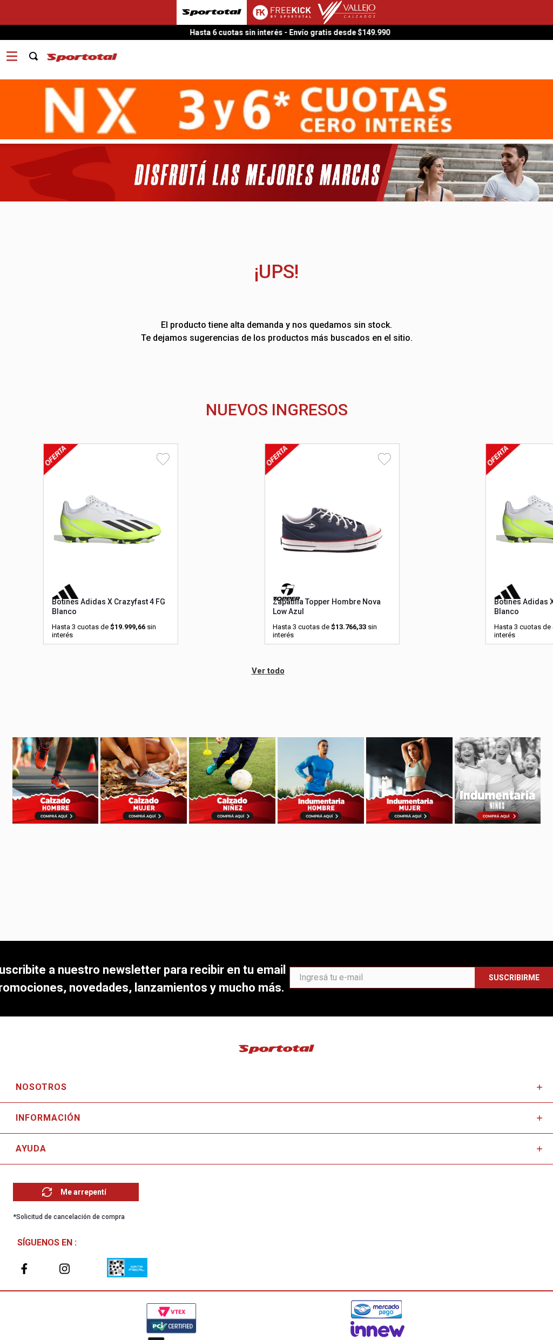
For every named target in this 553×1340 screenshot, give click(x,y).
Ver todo (268, 671)
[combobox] (39, 52)
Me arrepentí (83, 1192)
